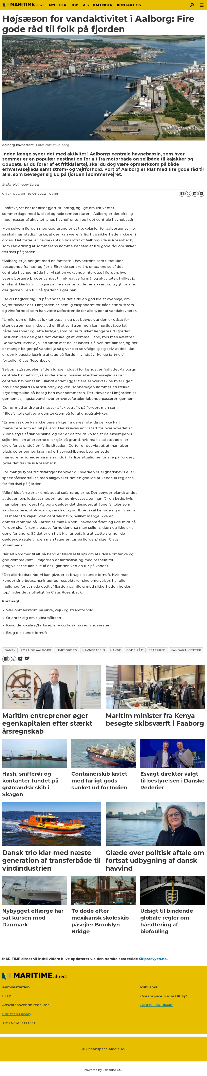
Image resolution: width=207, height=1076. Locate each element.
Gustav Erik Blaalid (156, 1005)
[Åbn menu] (202, 5)
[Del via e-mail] (201, 194)
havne (115, 650)
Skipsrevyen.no (153, 959)
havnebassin (93, 650)
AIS (86, 5)
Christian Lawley (16, 1014)
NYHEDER (57, 5)
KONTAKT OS (129, 5)
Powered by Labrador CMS (104, 1070)
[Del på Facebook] (182, 194)
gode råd (134, 650)
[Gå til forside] (23, 5)
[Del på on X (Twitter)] (188, 194)
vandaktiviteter (186, 650)
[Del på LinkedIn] (195, 194)
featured (157, 650)
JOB (74, 5)
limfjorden (66, 650)
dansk (10, 650)
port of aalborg (36, 650)
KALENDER (102, 5)
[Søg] (192, 5)
